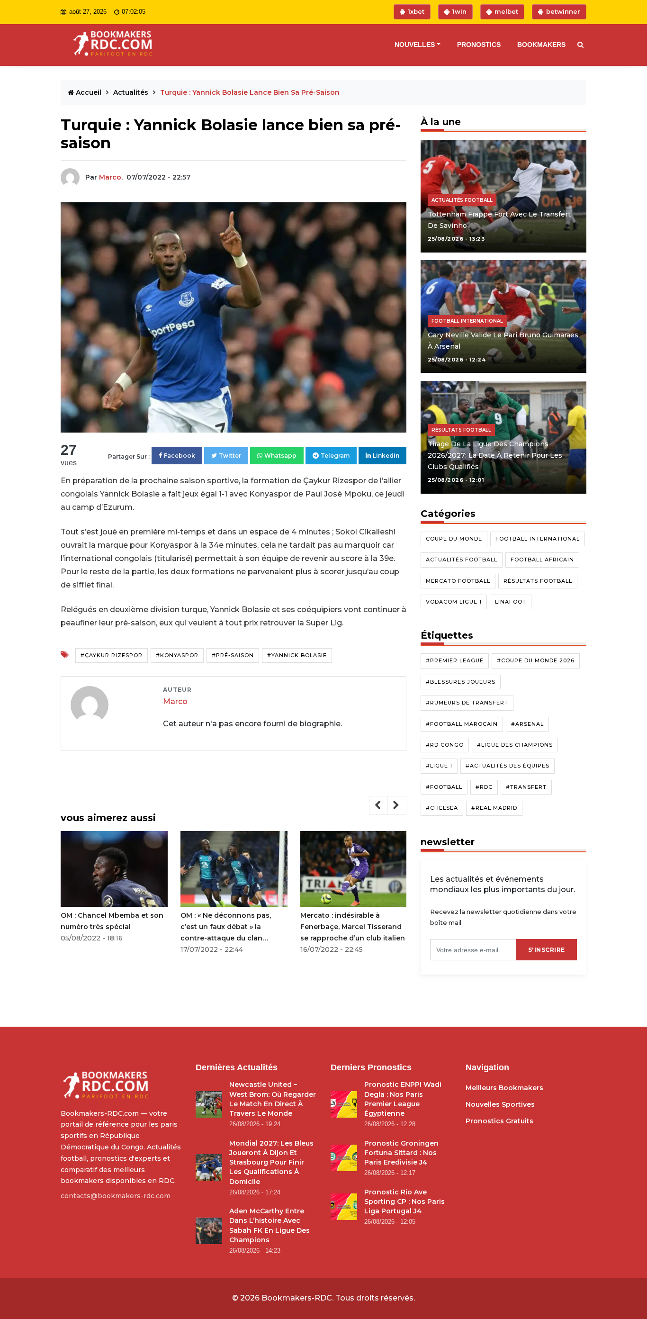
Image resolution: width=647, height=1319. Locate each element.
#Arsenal (527, 723)
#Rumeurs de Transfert (467, 702)
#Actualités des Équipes (507, 765)
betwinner (563, 11)
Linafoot (510, 601)
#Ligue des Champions (515, 744)
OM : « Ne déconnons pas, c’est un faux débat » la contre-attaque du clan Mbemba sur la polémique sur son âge (232, 927)
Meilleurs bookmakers (504, 1088)
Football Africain (542, 559)
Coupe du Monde (454, 538)
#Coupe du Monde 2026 (536, 660)
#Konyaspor (177, 655)
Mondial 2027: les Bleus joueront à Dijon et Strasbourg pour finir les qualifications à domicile (271, 1162)
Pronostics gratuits (499, 1121)
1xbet (416, 11)
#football (444, 787)
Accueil (88, 92)
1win (459, 11)
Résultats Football (537, 580)
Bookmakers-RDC (296, 1297)
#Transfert (526, 787)
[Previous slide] (378, 805)
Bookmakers (541, 44)
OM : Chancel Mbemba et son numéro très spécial (112, 921)
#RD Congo (445, 744)
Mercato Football (458, 580)
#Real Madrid (494, 807)
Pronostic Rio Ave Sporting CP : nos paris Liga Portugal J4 (404, 1202)
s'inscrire (546, 949)
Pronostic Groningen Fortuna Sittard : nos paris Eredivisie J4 (401, 1153)
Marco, (111, 177)
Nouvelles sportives (500, 1104)
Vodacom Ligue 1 (454, 601)
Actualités (131, 92)
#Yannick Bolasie (297, 655)
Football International (537, 538)
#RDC (484, 787)
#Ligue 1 (439, 765)
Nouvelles (415, 44)
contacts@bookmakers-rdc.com (116, 1196)
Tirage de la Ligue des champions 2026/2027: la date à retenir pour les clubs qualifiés (495, 455)
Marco (175, 701)
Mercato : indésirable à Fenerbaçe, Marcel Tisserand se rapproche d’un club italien (352, 926)
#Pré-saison (233, 655)
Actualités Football (461, 559)
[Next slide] (396, 805)
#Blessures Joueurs (460, 681)
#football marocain (462, 723)
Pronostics (479, 44)
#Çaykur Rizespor (112, 655)
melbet (506, 11)
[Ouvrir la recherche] (578, 45)
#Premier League (455, 660)
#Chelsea (442, 807)
